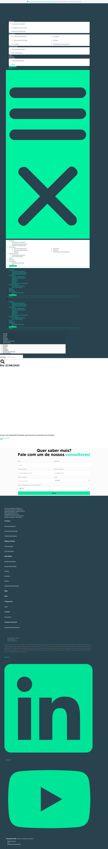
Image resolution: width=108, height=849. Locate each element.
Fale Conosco (12, 66)
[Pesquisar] (2, 361)
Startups (55, 40)
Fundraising (5, 339)
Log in (10, 68)
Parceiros (11, 56)
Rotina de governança (10, 526)
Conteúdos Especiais (18, 60)
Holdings (16, 44)
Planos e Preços (13, 46)
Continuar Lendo (5, 438)
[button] (48, 154)
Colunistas (5, 338)
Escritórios (56, 36)
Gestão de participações (19, 31)
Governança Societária (18, 23)
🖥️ (28, 1)
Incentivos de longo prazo (19, 27)
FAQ (5, 596)
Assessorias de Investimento (61, 44)
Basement (5, 333)
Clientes (5, 336)
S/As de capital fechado (20, 40)
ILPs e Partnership (17, 52)
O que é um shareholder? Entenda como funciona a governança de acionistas (27, 435)
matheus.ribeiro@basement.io (12, 627)
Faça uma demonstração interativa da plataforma (41, 1)
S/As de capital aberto (20, 36)
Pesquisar (3, 357)
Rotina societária (7, 342)
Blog (13, 64)
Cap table (5, 335)
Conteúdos (12, 58)
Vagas (5, 606)
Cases (10, 55)
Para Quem (12, 33)
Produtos (11, 21)
